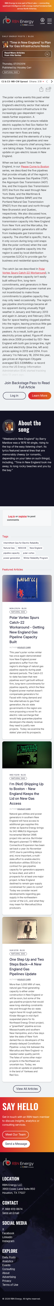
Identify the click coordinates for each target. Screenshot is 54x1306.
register (22, 516)
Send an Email (10, 1212)
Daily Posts (9, 1257)
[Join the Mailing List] (48, 89)
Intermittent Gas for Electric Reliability (21, 543)
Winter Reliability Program (35, 558)
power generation (11, 558)
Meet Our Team (15, 1134)
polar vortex (28, 553)
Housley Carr (24, 67)
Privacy (6, 1280)
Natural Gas (11, 72)
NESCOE (22, 548)
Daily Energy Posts (13, 36)
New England (36, 548)
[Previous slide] (47, 81)
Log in (14, 395)
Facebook (8, 1233)
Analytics (7, 1261)
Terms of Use (10, 1284)
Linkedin (7, 1237)
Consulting (8, 1268)
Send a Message (16, 1144)
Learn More (39, 395)
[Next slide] (51, 81)
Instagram (8, 1240)
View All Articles (27, 1089)
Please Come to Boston (35, 166)
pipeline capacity (11, 553)
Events (6, 1265)
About (6, 1272)
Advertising (9, 1276)
